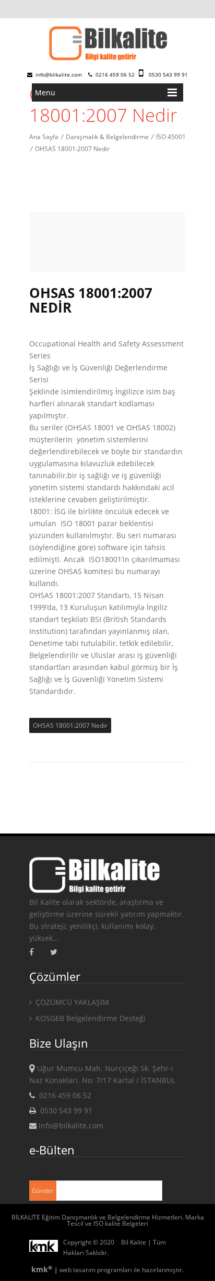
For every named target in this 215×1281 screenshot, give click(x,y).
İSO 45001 (171, 136)
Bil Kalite (133, 1242)
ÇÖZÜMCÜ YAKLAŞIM (71, 1002)
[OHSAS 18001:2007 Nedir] (107, 44)
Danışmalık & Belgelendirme (107, 136)
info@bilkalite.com (58, 74)
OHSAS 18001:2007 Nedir (72, 148)
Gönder (43, 1190)
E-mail (40, 1172)
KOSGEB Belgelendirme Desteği (89, 1018)
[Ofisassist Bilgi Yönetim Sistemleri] (46, 1247)
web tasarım (77, 1269)
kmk (41, 1269)
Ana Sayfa (43, 136)
